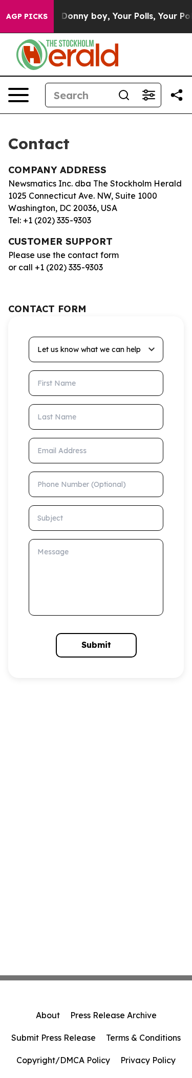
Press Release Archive (113, 1015)
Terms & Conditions (143, 1038)
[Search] (124, 95)
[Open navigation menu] (18, 95)
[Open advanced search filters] (148, 95)
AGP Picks (27, 16)
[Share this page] (176, 95)
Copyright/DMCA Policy (63, 1060)
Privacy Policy (148, 1060)
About (48, 1015)
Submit (96, 645)
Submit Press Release (53, 1038)
